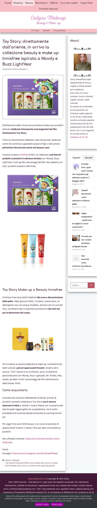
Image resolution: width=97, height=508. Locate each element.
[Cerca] (91, 285)
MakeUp (18, 3)
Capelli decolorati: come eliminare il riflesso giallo (81, 197)
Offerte (54, 3)
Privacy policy (57, 504)
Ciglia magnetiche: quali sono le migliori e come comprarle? (82, 220)
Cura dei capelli (69, 3)
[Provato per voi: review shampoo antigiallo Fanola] (76, 240)
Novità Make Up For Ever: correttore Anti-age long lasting (30, 466)
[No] (94, 500)
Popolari (76, 157)
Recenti (88, 157)
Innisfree (23, 154)
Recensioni (41, 3)
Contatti (46, 31)
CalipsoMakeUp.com (37, 479)
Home (7, 3)
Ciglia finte (86, 3)
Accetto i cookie (42, 504)
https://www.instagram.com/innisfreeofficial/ (35, 453)
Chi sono (35, 31)
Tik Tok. (84, 137)
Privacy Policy (59, 31)
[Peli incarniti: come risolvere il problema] (76, 262)
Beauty (29, 3)
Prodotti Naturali (48, 9)
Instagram (74, 137)
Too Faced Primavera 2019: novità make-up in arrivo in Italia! (31, 463)
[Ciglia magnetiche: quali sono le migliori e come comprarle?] (76, 214)
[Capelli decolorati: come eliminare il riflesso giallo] (75, 196)
